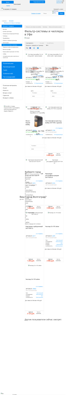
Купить (26, 72)
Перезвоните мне (38, 2)
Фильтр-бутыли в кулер (55, 27)
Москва (27, 182)
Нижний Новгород (30, 191)
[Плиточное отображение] (30, 48)
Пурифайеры (6, 38)
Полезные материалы (10, 85)
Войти (8, 5)
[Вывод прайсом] (38, 48)
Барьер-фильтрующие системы (11, 51)
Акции (5, 88)
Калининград (29, 201)
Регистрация (17, 4)
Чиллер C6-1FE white (33, 279)
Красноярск (28, 200)
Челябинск (28, 206)
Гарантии (6, 95)
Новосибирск (29, 190)
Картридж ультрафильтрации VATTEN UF (52, 175)
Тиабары (5, 36)
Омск (26, 209)
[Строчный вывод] (34, 48)
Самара (27, 187)
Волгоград (28, 177)
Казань (27, 198)
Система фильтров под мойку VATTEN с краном (53, 122)
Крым (26, 203)
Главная (4, 21)
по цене (42, 43)
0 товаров (13, 9)
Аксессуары (6, 42)
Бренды (5, 29)
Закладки (58, 2)
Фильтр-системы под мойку (33, 27)
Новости (5, 90)
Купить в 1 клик (37, 100)
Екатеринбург (29, 195)
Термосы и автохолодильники (10, 47)
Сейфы (4, 54)
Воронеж (27, 179)
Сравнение (59, 1)
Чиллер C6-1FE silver (52, 226)
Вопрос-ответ (7, 93)
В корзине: (6, 9)
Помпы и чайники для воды (10, 40)
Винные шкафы (7, 49)
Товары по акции (35, 13)
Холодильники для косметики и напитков (11, 56)
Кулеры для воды (7, 31)
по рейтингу (50, 43)
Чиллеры (45, 27)
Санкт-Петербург (30, 185)
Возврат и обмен (8, 98)
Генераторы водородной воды (11, 33)
